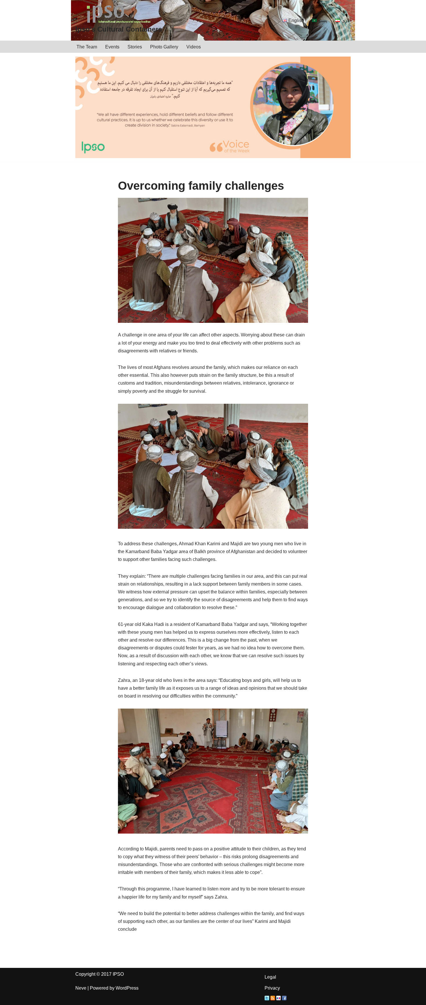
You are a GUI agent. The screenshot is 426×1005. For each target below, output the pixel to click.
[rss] (272, 998)
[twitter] (267, 998)
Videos (193, 46)
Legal (270, 977)
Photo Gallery (164, 46)
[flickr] (278, 998)
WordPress (127, 988)
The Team (87, 46)
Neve (80, 988)
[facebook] (284, 998)
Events (112, 46)
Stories (135, 46)
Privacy (272, 988)
